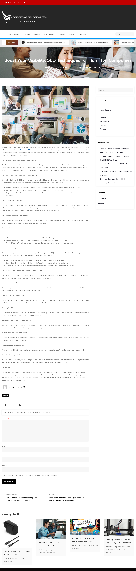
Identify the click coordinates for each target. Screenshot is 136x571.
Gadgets (37, 34)
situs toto (101, 204)
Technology (5, 395)
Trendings (61, 34)
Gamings (83, 34)
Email (4, 456)
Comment (5, 419)
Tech (3, 34)
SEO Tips (27, 34)
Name (4, 446)
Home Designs (14, 34)
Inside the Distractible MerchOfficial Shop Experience (79, 43)
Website (4, 465)
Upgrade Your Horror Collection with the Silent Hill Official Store (32, 43)
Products (72, 34)
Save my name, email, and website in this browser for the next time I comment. (30, 475)
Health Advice (49, 34)
